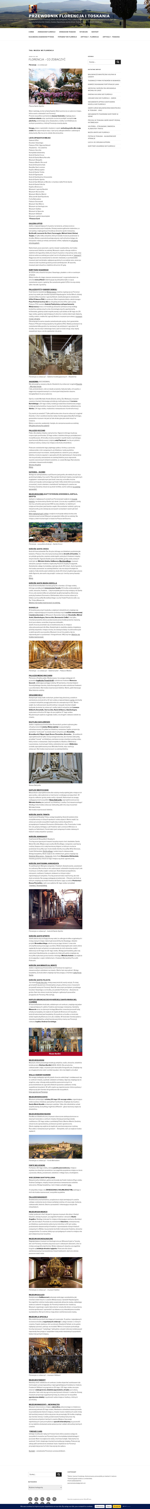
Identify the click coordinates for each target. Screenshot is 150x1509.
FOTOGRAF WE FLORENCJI (67, 37)
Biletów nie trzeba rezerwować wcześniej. (45, 603)
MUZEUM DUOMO (36, 494)
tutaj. (69, 1185)
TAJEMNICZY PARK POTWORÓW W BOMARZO (104, 80)
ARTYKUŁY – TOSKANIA (111, 37)
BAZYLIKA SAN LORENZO (39, 722)
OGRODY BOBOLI (50, 289)
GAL (30, 223)
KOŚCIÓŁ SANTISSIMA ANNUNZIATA (44, 863)
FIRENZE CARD (35, 1431)
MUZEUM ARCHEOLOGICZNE (41, 1239)
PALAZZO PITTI (35, 289)
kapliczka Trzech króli (45, 680)
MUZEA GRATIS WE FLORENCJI (98, 132)
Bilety (31, 467)
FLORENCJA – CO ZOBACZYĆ (47, 59)
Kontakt (32, 1451)
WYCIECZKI (83, 32)
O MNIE (31, 32)
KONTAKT (95, 32)
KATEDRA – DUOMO (37, 472)
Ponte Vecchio (41, 982)
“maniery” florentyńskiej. (38, 885)
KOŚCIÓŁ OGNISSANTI (38, 837)
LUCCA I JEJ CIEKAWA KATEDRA (99, 142)
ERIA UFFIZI (37, 223)
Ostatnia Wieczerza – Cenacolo (40, 856)
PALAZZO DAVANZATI (38, 1197)
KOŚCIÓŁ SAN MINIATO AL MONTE (43, 965)
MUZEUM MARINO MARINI (40, 1114)
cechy (72, 700)
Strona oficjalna (35, 465)
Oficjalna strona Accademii (39, 426)
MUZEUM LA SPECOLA (38, 1317)
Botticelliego (48, 851)
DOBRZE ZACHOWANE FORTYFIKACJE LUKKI (103, 84)
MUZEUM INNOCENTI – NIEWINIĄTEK (44, 1404)
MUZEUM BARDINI (36, 1060)
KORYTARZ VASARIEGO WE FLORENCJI (101, 146)
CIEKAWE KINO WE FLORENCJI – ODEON (102, 98)
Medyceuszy (51, 292)
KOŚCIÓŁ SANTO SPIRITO (39, 936)
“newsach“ (77, 255)
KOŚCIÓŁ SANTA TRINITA (39, 815)
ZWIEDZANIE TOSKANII (67, 32)
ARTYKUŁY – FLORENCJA (90, 37)
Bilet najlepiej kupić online (38, 514)
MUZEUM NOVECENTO (38, 1097)
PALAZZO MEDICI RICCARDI (40, 676)
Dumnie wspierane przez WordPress (79, 1499)
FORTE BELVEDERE (37, 1165)
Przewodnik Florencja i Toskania (69, 16)
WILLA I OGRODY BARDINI (40, 1075)
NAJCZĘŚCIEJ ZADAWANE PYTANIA (41, 37)
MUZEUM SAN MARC (37, 1212)
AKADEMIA (33, 382)
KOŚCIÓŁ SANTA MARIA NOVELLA (43, 583)
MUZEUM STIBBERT (37, 1380)
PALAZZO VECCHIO (37, 431)
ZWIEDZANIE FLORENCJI (46, 32)
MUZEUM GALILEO (36, 1295)
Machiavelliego (65, 561)
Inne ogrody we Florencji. (38, 1092)
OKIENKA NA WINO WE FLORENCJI (100, 94)
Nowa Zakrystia (55, 800)
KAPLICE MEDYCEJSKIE (39, 790)
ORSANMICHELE (36, 695)
